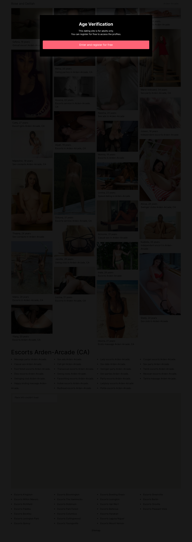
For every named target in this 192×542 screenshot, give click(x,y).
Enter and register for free (96, 44)
